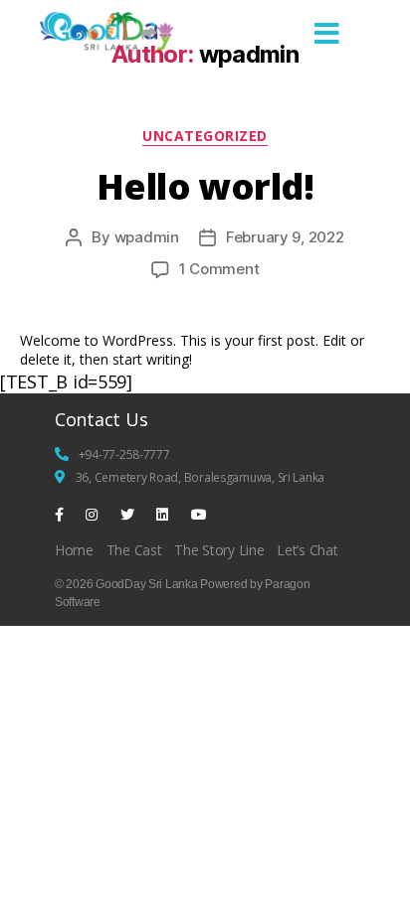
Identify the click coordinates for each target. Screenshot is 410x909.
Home (74, 549)
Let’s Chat (307, 549)
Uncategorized (205, 136)
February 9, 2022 (285, 236)
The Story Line (219, 549)
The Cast (134, 549)
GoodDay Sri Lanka (146, 584)
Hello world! (205, 186)
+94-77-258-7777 (124, 454)
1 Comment (219, 268)
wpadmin (146, 236)
